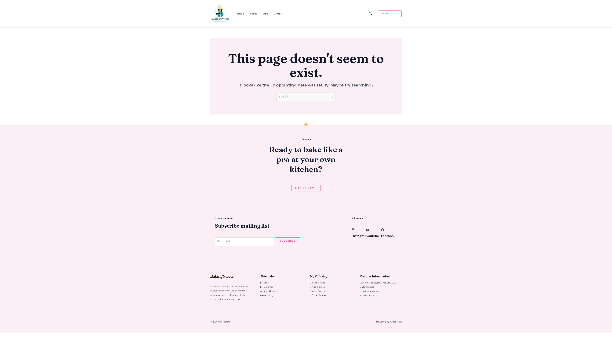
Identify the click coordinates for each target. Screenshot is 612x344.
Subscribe (287, 241)
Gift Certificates (318, 295)
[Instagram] (353, 229)
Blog (265, 13)
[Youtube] (367, 229)
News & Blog (266, 295)
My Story (264, 282)
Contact (278, 13)
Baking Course (317, 282)
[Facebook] (382, 229)
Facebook (388, 236)
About (253, 13)
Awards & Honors (269, 291)
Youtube (372, 236)
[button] (370, 13)
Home (240, 13)
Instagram (359, 236)
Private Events (317, 291)
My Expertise (266, 287)
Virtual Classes (317, 287)
